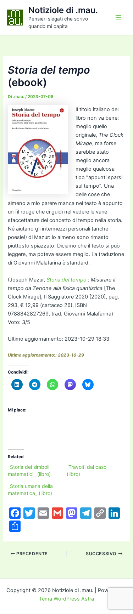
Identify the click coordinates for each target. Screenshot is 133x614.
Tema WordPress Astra (66, 599)
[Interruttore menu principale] (118, 17)
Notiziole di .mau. (63, 10)
